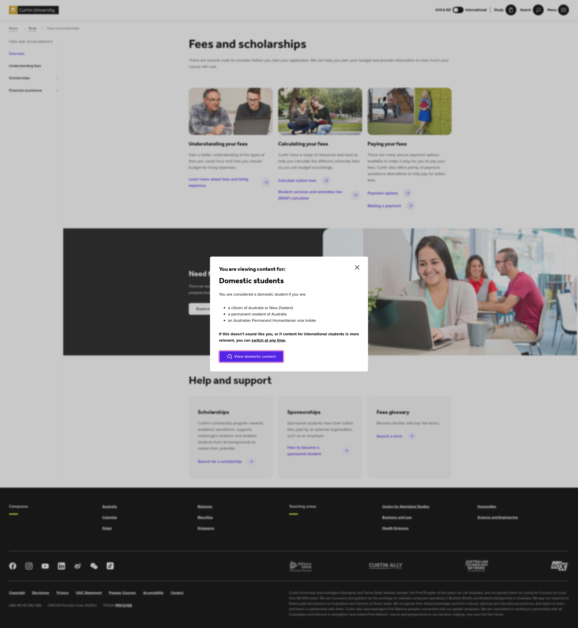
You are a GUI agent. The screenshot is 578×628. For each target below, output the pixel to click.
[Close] (357, 267)
